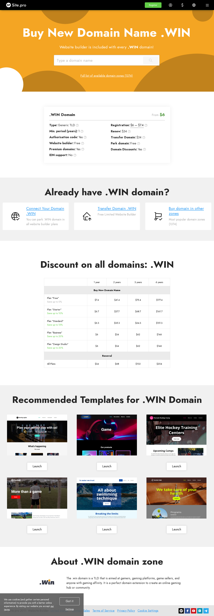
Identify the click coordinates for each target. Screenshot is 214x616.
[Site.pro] (181, 610)
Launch (37, 466)
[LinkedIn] (199, 610)
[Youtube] (193, 610)
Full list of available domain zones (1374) (106, 76)
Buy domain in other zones (186, 211)
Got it (69, 601)
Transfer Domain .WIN (117, 208)
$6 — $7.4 (137, 125)
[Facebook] (187, 610)
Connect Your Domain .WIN (45, 211)
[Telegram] (206, 610)
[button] (153, 5)
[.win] (47, 581)
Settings (70, 609)
